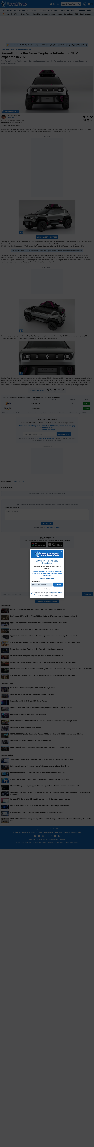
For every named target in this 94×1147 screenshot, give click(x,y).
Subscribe (58, 584)
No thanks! (47, 589)
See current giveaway (47, 578)
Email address (35, 581)
